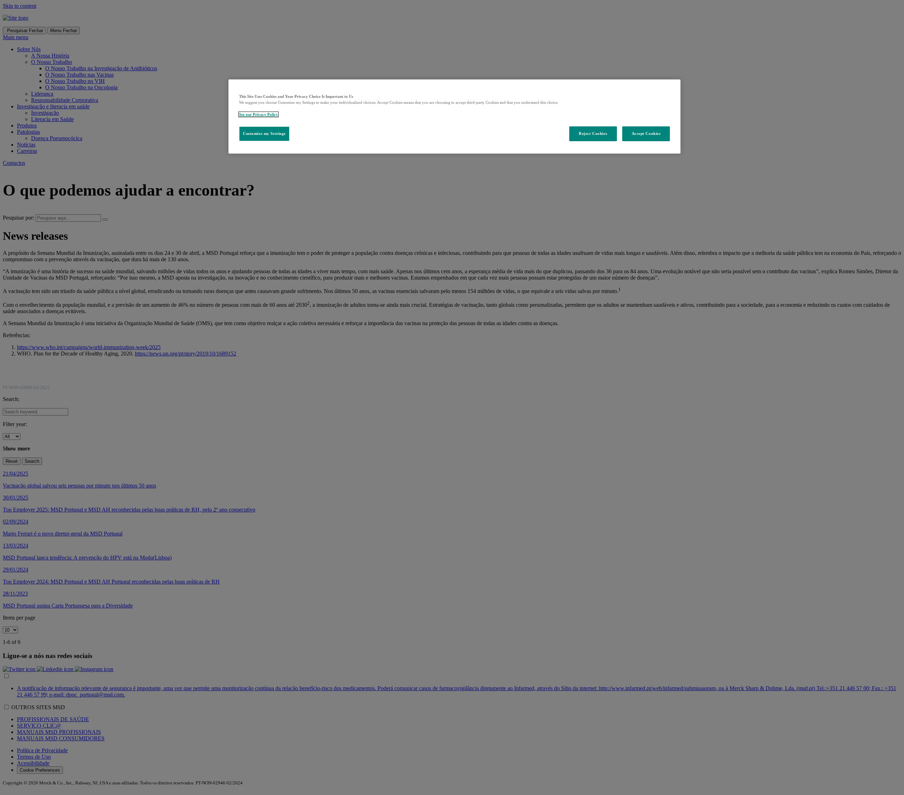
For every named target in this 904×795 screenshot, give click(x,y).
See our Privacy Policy (258, 114)
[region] (454, 116)
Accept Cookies (646, 133)
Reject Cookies (593, 133)
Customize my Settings (264, 133)
